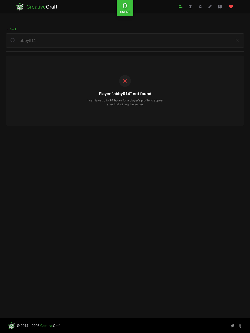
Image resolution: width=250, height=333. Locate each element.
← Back (11, 29)
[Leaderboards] (190, 7)
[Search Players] (181, 6)
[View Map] (220, 6)
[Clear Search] (237, 40)
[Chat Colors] (210, 7)
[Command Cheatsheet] (200, 7)
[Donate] (231, 6)
